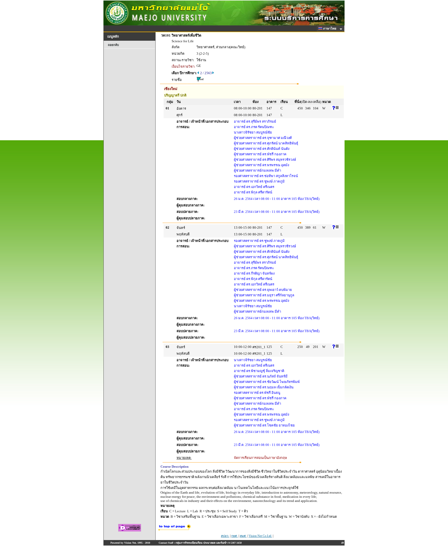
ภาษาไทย (330, 28)
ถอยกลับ (113, 44)
